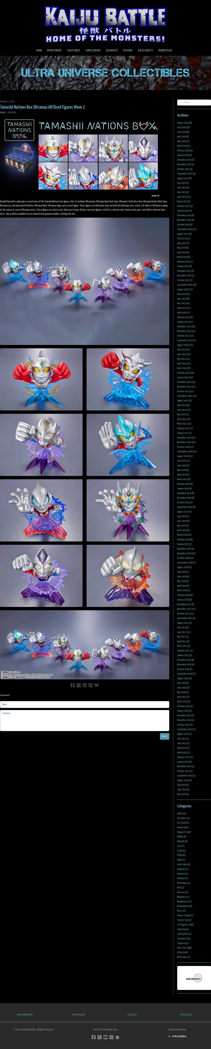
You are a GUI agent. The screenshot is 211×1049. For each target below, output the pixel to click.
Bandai (3, 113)
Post (164, 736)
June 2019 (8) (183, 521)
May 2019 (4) (183, 525)
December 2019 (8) (185, 493)
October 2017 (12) (185, 613)
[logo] (105, 24)
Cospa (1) (181, 850)
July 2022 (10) (183, 349)
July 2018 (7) (183, 572)
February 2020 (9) (185, 484)
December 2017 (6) (185, 604)
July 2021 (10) (183, 405)
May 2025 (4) (183, 192)
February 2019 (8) (185, 539)
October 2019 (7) (185, 502)
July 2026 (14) (183, 127)
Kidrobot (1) (182, 878)
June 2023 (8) (183, 299)
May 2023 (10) (183, 303)
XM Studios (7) (183, 957)
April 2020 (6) (183, 474)
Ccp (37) (180, 846)
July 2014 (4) (183, 785)
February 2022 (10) (185, 373)
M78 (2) (180, 887)
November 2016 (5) (185, 664)
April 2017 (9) (183, 641)
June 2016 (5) (183, 687)
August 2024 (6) (184, 234)
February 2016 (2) (185, 706)
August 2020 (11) (185, 456)
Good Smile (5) (183, 864)
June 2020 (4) (183, 465)
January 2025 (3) (184, 211)
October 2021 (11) (185, 391)
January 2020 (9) (184, 488)
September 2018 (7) (186, 562)
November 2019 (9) (185, 498)
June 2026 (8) (183, 132)
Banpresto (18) (184, 832)
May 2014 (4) (183, 794)
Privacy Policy (186, 1014)
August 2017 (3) (184, 623)
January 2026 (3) (184, 155)
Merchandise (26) (184, 906)
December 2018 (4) (185, 549)
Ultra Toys (12, 113)
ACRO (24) (181, 813)
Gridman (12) (182, 869)
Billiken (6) (182, 836)
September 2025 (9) (186, 173)
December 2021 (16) (186, 382)
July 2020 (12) (183, 461)
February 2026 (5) (185, 150)
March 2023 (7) (183, 312)
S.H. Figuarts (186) (185, 924)
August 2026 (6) (184, 123)
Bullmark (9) (182, 841)
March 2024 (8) (183, 257)
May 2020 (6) (183, 470)
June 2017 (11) (184, 632)
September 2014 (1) (186, 775)
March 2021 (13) (184, 424)
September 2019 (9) (186, 507)
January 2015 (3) (184, 762)
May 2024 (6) (183, 248)
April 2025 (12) (184, 197)
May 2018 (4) (183, 581)
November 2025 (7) (185, 164)
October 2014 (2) (185, 771)
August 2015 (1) (184, 734)
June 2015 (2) (183, 743)
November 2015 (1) (185, 720)
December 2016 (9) (185, 660)
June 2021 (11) (184, 410)
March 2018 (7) (183, 590)
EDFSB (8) (181, 855)
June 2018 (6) (183, 576)
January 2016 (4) (184, 711)
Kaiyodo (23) (182, 874)
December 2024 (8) (185, 215)
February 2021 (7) (185, 428)
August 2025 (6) (184, 178)
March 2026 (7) (183, 146)
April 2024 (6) (183, 252)
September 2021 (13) (187, 396)
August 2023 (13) (185, 289)
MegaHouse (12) (184, 901)
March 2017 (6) (183, 646)
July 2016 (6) (183, 683)
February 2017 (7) (185, 650)
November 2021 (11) (186, 386)
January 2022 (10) (185, 377)
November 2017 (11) (186, 609)
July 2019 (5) (183, 516)
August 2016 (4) (184, 678)
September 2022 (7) (186, 340)
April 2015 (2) (183, 748)
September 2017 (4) (186, 618)
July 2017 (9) (183, 627)
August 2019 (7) (184, 512)
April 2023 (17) (184, 308)
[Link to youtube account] (105, 1037)
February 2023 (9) (185, 317)
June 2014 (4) (183, 789)
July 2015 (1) (183, 738)
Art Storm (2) (183, 823)
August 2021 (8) (184, 400)
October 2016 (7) (185, 669)
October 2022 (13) (185, 336)
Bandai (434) (182, 827)
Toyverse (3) (182, 943)
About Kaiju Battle (25, 1014)
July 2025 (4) (183, 183)
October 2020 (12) (185, 447)
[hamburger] (6, 5)
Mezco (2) (181, 911)
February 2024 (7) (185, 261)
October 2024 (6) (185, 224)
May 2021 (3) (183, 414)
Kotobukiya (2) (183, 883)
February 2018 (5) (185, 595)
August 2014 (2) (184, 780)
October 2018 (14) (185, 558)
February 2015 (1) (185, 757)
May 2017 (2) (183, 637)
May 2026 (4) (183, 136)
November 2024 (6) (185, 220)
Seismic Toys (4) (184, 920)
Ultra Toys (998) (184, 948)
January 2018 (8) (184, 600)
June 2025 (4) (183, 187)
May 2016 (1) (183, 692)
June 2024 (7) (183, 243)
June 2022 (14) (184, 354)
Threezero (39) (183, 938)
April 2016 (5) (183, 697)
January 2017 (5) (184, 655)
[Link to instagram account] (111, 1037)
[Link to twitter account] (100, 1037)
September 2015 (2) (186, 729)
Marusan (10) (182, 892)
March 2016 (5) (183, 701)
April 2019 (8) (183, 530)
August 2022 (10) (185, 345)
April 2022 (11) (184, 363)
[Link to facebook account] (94, 1037)
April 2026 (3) (183, 141)
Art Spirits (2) (183, 818)
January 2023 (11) (185, 322)
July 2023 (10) (183, 294)
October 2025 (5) (185, 169)
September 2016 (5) (186, 674)
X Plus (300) (182, 952)
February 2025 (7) (185, 206)
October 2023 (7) (185, 280)
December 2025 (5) (185, 160)
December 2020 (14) (186, 437)
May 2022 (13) (183, 359)
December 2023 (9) (185, 271)
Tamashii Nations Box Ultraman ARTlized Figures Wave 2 (42, 107)
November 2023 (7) (185, 275)
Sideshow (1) (183, 929)
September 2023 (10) (187, 285)
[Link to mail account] (117, 1037)
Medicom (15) (183, 897)
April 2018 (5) (183, 586)
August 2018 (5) (184, 567)
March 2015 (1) (183, 752)
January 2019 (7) (184, 544)
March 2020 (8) (183, 479)
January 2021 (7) (184, 433)
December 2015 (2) (185, 715)
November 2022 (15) (186, 331)
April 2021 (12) (184, 419)
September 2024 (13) (187, 229)
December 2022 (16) (186, 326)
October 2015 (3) (185, 725)
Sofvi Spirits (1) (184, 934)
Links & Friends (78, 1014)
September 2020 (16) (187, 451)
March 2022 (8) (183, 368)
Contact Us (132, 1014)
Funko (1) (181, 860)
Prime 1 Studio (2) (185, 915)
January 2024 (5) (184, 266)
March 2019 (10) (184, 535)
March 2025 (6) (183, 201)
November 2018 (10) (186, 553)
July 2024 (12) (183, 238)
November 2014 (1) (185, 766)
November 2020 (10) (186, 442)
